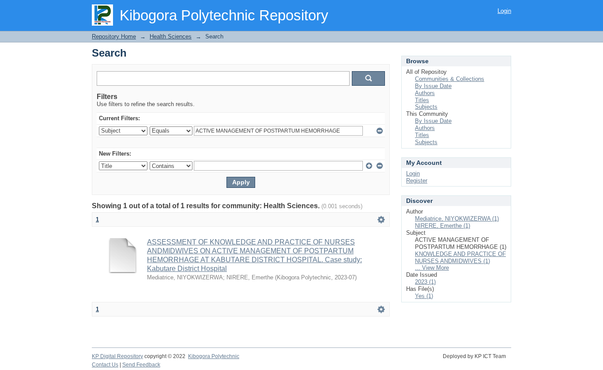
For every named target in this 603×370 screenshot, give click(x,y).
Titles (422, 100)
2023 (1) (425, 281)
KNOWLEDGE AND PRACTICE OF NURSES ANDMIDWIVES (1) (460, 257)
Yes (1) (424, 296)
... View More (432, 267)
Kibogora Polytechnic (213, 356)
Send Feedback (141, 365)
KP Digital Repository (117, 356)
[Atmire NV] (510, 361)
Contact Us (105, 365)
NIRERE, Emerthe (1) (442, 225)
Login (504, 11)
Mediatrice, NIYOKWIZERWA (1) (457, 218)
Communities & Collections (449, 79)
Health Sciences (171, 36)
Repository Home (114, 36)
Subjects (426, 106)
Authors (425, 93)
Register (416, 180)
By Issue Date (433, 86)
